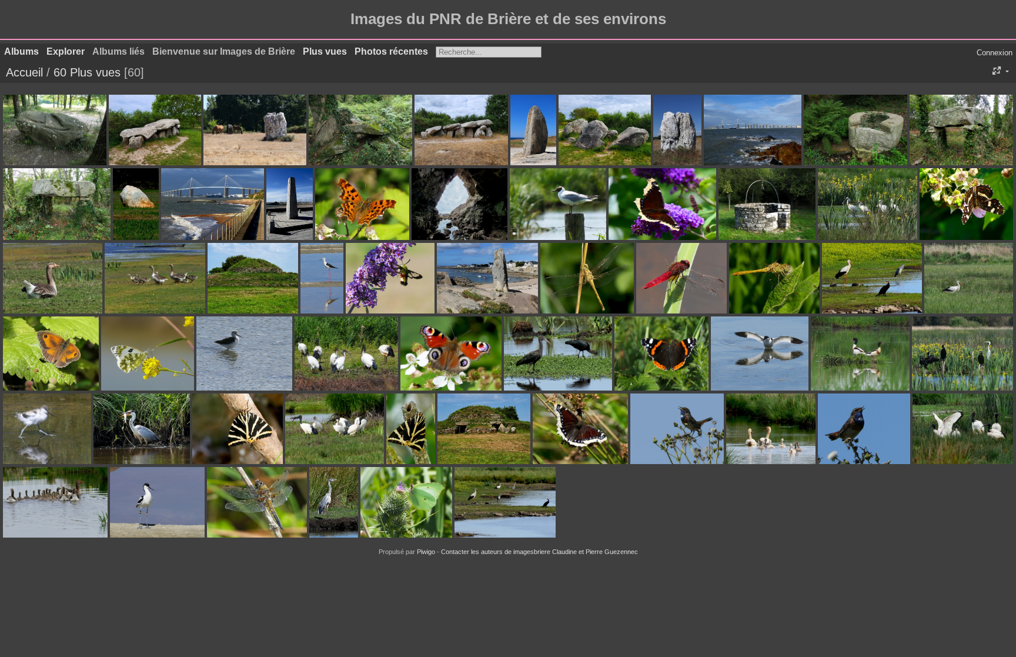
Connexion (994, 52)
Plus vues (325, 51)
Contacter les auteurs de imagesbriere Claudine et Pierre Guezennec (539, 551)
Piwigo (426, 551)
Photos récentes (391, 51)
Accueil (24, 72)
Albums (21, 51)
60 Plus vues (87, 72)
